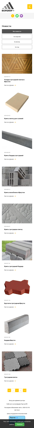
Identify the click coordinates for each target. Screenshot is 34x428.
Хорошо (19, 424)
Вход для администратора (17, 400)
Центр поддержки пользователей (17, 413)
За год (17, 47)
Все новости (17, 31)
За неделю (17, 36)
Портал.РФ (24, 404)
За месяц (17, 42)
